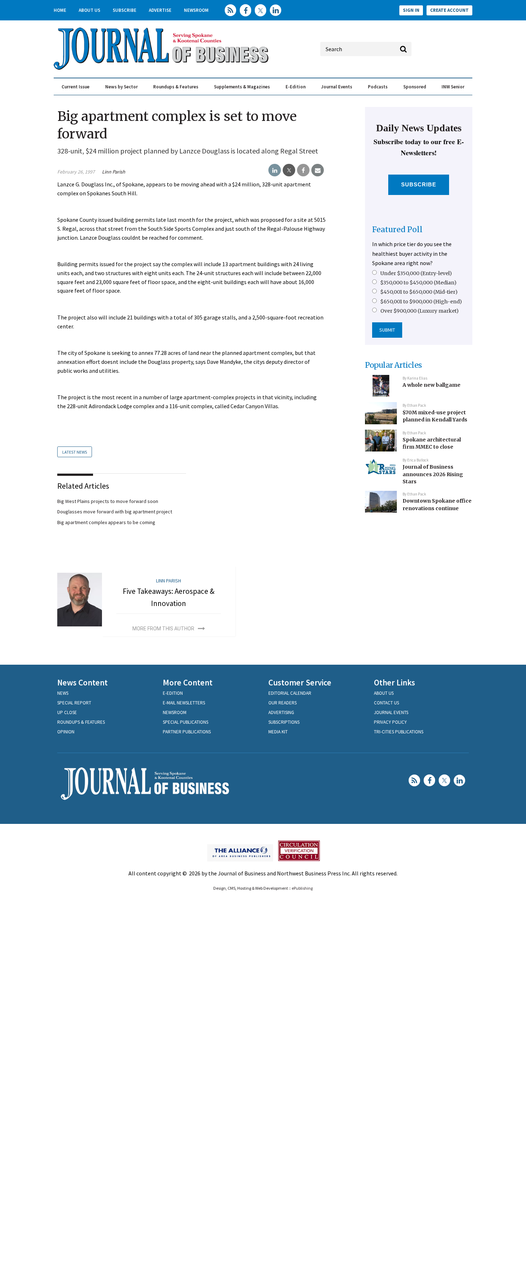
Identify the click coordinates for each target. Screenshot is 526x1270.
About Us (89, 10)
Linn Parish (113, 171)
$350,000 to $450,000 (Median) (418, 282)
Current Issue (75, 87)
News (62, 693)
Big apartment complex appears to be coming (106, 522)
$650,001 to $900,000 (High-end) (421, 301)
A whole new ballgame (432, 385)
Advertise (160, 10)
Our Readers (282, 703)
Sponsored (414, 87)
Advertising (281, 712)
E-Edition (296, 87)
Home (60, 10)
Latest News (74, 452)
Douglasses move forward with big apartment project (114, 511)
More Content (188, 682)
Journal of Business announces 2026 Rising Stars (433, 474)
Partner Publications (187, 732)
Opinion (65, 732)
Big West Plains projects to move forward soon (107, 501)
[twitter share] (289, 170)
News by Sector (121, 87)
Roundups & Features (175, 87)
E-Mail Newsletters (184, 703)
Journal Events (336, 87)
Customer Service (299, 682)
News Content (82, 682)
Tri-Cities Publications (398, 732)
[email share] (317, 170)
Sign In (411, 10)
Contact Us (386, 703)
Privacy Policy (390, 722)
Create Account (449, 10)
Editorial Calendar (289, 693)
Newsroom (196, 10)
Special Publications (185, 722)
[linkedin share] (274, 170)
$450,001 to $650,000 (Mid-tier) (419, 292)
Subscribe (124, 10)
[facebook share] (303, 170)
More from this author (163, 628)
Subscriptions (283, 722)
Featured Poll (397, 229)
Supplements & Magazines (242, 87)
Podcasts (378, 87)
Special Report (74, 703)
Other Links (394, 682)
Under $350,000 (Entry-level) (416, 273)
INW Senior (453, 87)
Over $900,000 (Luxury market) (419, 311)
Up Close (67, 712)
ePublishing (302, 888)
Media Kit (278, 732)
